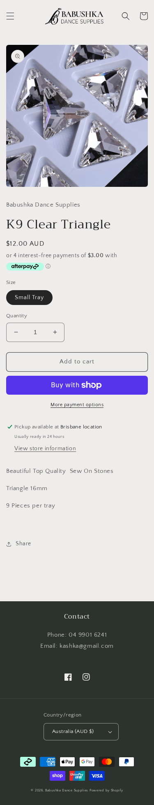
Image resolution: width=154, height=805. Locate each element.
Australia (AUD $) (73, 731)
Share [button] (23, 543)
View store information (45, 448)
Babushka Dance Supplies (66, 790)
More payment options (77, 404)
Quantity (16, 316)
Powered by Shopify (106, 790)
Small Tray (29, 297)
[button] (10, 16)
